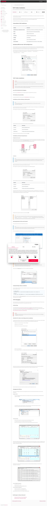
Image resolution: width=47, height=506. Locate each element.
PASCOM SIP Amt (3, 24)
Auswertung (2, 10)
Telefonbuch (3, 19)
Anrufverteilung (3, 8)
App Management (3, 11)
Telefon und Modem (35, 51)
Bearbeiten (23, 52)
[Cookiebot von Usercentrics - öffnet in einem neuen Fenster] (35, 244)
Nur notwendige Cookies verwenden (23, 260)
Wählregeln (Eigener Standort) (17, 52)
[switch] (20, 257)
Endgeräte (2, 16)
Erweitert (30, 217)
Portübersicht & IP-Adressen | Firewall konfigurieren (20, 497)
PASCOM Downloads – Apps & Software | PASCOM (20, 498)
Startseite (3, 3)
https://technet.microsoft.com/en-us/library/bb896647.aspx (26, 308)
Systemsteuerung (29, 51)
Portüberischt (19, 92)
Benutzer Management (4, 25)
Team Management (3, 22)
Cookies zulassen (33, 260)
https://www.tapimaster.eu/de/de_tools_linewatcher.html (20, 310)
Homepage (41, 1)
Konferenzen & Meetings (4, 13)
